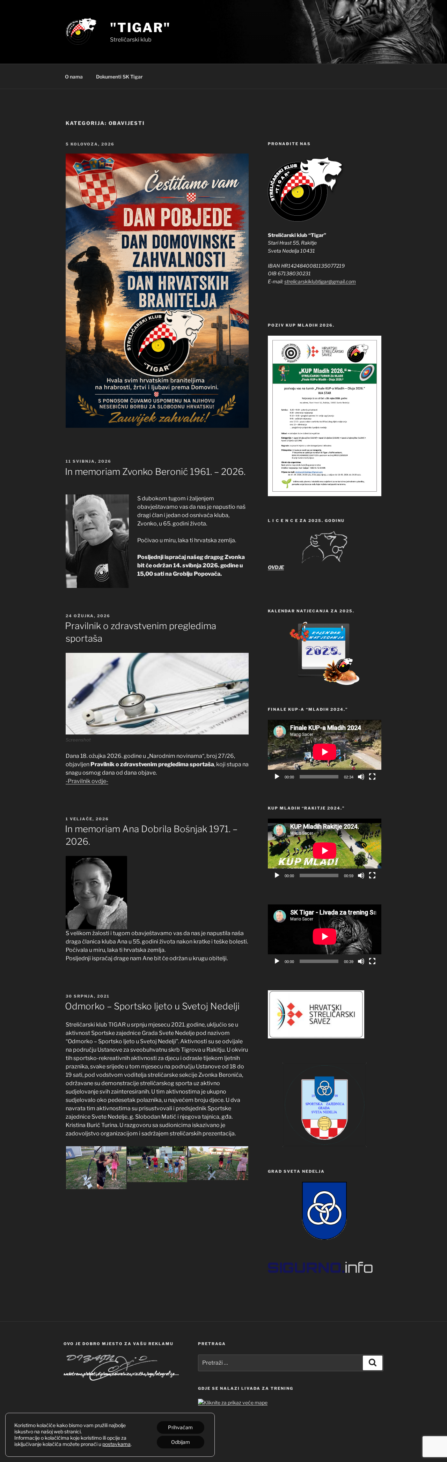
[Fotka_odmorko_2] (157, 1164)
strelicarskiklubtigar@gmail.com (320, 281)
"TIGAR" (140, 27)
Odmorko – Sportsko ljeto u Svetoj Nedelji (152, 1006)
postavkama (116, 1444)
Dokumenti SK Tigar (119, 77)
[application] (324, 752)
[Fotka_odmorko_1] (96, 1167)
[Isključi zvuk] (361, 776)
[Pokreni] (276, 776)
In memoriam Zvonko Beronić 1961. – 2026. (155, 471)
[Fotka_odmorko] (218, 1163)
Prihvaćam (180, 1427)
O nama (74, 77)
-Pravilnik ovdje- (87, 781)
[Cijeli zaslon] (372, 776)
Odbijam (180, 1442)
